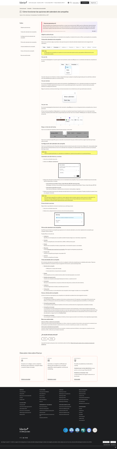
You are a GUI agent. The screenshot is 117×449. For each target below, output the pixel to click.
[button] (69, 47)
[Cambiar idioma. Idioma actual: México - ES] (68, 2)
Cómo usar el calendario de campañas (50, 326)
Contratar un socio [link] (52, 379)
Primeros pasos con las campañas (39, 8)
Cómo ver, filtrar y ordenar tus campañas (50, 321)
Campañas (29, 8)
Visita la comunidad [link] (25, 379)
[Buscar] (71, 2)
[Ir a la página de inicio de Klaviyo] (23, 2)
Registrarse (93, 2)
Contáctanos (85, 2)
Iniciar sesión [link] (77, 379)
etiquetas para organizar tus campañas (56, 249)
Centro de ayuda (23, 8)
